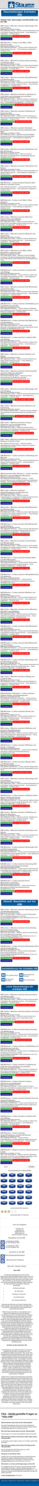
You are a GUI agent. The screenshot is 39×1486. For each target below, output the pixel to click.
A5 (20, 1180)
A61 (28, 1186)
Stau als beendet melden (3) (24, 1022)
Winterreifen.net (19, 1233)
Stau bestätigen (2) (7, 399)
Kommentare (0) (6, 39)
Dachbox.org (19, 1228)
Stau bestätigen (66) (7, 1005)
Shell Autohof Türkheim (15, 1260)
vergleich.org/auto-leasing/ (19, 1234)
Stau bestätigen (6, 36)
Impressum (4, 1481)
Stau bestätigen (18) (7, 1075)
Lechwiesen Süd (12, 1246)
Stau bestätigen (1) (7, 105)
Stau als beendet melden (21, 36)
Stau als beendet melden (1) (22, 53)
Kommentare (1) (6, 775)
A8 (20, 1175)
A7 (4, 1175)
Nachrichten (20, 1481)
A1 (29, 1175)
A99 (12, 1203)
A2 (12, 1175)
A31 (20, 1197)
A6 (29, 1180)
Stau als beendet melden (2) (24, 416)
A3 (4, 1180)
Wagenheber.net (19, 1231)
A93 (4, 1203)
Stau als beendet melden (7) (25, 1075)
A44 (12, 1191)
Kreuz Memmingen (29, 980)
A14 (4, 1191)
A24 (28, 1191)
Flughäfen (34, 1481)
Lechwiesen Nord (12, 1241)
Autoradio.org (20, 1230)
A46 (28, 1197)
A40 (12, 1197)
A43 (20, 1203)
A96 (2, 26)
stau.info (16, 1434)
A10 (20, 1191)
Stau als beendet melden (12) (25, 1005)
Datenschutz (12, 1481)
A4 (4, 1186)
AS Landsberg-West (12, 975)
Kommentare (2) (6, 1077)
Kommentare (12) (6, 1007)
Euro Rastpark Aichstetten (15, 1255)
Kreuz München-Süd (28, 130)
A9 (12, 1180)
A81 (12, 1186)
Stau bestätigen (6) (7, 433)
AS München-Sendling (10, 979)
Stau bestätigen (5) (7, 891)
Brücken (27, 1481)
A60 (28, 1203)
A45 (20, 1186)
